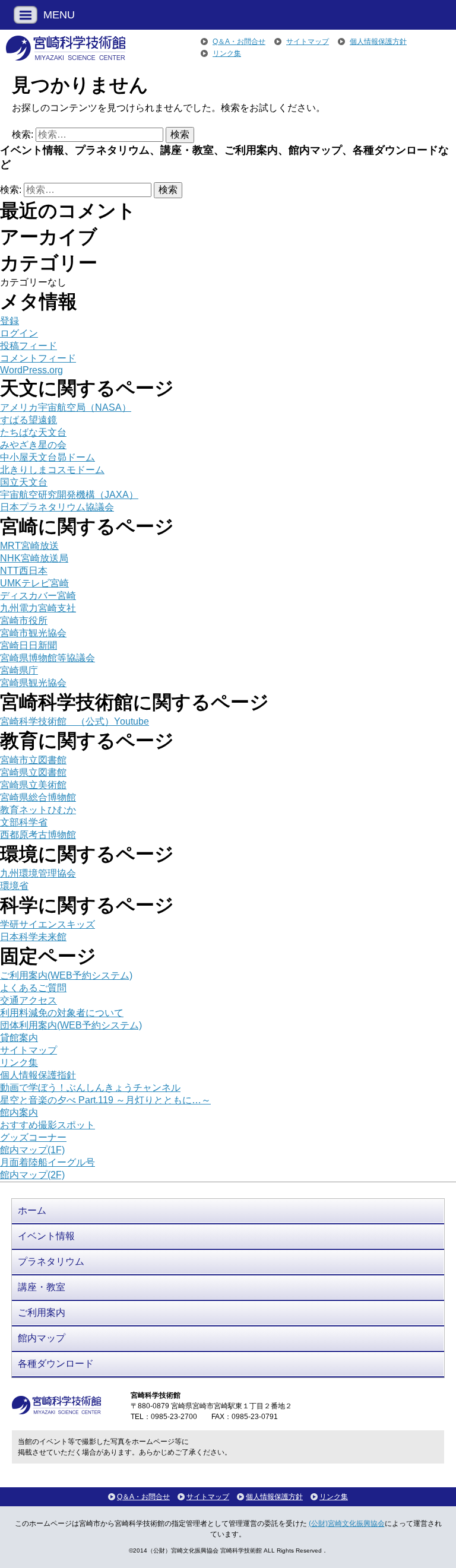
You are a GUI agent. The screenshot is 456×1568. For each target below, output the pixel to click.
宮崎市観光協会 (33, 633)
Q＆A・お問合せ (239, 41)
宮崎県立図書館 (33, 772)
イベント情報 (46, 1236)
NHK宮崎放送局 (34, 558)
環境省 (14, 886)
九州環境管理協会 (38, 873)
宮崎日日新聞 (28, 645)
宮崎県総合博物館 (38, 797)
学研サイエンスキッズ (47, 924)
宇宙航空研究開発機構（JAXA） (69, 495)
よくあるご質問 (33, 988)
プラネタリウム (51, 1261)
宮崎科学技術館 (65, 48)
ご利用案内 (41, 1312)
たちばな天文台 (33, 432)
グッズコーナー (33, 1137)
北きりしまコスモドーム (52, 470)
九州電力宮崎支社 (38, 608)
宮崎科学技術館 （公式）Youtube (74, 721)
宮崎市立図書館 (33, 760)
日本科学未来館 (33, 937)
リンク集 (227, 53)
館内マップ (41, 1338)
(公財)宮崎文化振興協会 (347, 1523)
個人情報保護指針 (38, 1075)
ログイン (19, 333)
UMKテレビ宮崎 (34, 583)
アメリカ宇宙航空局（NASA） (65, 407)
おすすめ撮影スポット (47, 1125)
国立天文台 (24, 482)
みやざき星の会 (33, 445)
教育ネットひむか (38, 810)
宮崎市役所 (24, 620)
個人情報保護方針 (378, 41)
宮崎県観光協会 (33, 683)
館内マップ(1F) (32, 1150)
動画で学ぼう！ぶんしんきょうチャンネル (90, 1088)
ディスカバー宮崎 (38, 596)
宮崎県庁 (19, 670)
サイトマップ (307, 41)
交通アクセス (28, 1000)
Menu (25, 15)
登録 (9, 321)
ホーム (32, 1210)
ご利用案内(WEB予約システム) (66, 975)
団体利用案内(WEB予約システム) (71, 1025)
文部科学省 (24, 822)
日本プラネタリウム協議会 (57, 507)
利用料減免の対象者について (62, 1013)
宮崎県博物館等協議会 (47, 658)
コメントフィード (38, 358)
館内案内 (19, 1112)
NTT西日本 (24, 571)
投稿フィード (28, 346)
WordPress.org (31, 370)
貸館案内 (19, 1038)
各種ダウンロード (56, 1363)
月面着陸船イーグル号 (47, 1162)
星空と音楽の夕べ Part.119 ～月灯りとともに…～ (105, 1100)
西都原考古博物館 (38, 835)
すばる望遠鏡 (28, 420)
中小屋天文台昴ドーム (47, 457)
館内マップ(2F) (32, 1175)
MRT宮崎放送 (29, 546)
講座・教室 (41, 1287)
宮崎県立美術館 (33, 785)
